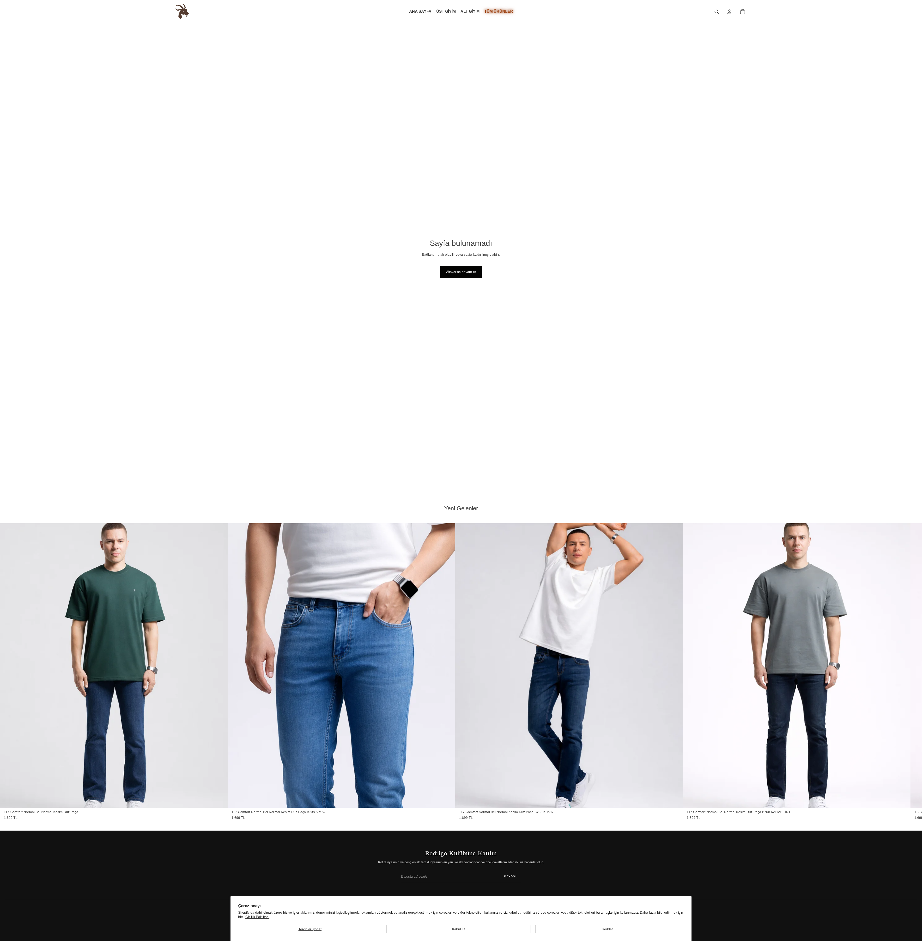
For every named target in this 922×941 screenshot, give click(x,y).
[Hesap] (729, 11)
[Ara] (716, 11)
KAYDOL (510, 876)
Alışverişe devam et (461, 272)
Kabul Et (458, 929)
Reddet (607, 929)
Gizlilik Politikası (257, 917)
